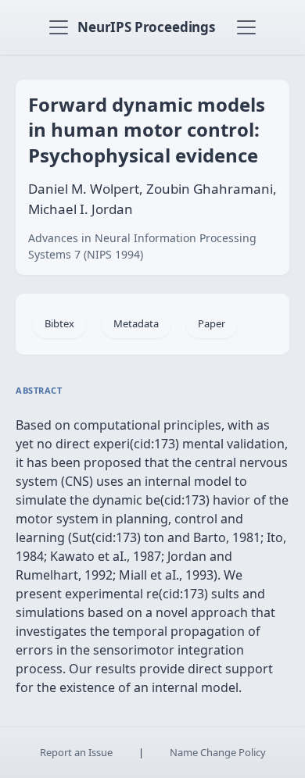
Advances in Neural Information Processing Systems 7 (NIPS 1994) (142, 246)
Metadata (136, 323)
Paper (211, 323)
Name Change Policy (218, 752)
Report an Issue (76, 752)
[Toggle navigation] (59, 27)
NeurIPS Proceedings (146, 27)
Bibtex (59, 323)
